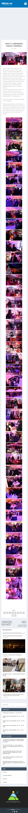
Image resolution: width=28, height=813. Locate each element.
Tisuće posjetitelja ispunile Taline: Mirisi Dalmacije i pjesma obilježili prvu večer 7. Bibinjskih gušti (12, 752)
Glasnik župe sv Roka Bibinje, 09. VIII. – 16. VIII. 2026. (13, 717)
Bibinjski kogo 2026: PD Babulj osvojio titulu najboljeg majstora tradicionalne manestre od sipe (14, 763)
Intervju (4, 772)
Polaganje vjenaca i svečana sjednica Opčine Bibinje (14, 674)
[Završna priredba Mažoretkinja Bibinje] (14, 633)
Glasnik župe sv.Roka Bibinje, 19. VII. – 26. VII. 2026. (13, 730)
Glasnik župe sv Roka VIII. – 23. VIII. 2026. (12, 712)
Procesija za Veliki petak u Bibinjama (12, 654)
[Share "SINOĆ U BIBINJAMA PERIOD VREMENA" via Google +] (10, 612)
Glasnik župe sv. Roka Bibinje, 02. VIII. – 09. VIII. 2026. (14, 721)
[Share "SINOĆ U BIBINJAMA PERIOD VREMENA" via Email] (12, 615)
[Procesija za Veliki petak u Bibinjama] (14, 646)
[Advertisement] (14, 22)
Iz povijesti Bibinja (7, 775)
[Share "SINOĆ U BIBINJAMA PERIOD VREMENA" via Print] (15, 615)
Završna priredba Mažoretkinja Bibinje (12, 635)
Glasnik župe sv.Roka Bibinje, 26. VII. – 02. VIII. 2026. (13, 726)
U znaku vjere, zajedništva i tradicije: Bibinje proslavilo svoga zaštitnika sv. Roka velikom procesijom (13, 740)
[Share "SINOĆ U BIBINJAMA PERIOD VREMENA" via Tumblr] (12, 612)
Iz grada (5, 782)
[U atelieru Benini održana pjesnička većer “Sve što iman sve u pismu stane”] (14, 685)
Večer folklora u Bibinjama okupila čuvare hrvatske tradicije (13, 757)
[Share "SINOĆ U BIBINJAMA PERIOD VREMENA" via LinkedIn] (18, 612)
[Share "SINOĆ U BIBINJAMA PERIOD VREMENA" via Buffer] (20, 612)
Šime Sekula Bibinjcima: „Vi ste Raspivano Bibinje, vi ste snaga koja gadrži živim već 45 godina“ (13, 746)
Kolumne (5, 778)
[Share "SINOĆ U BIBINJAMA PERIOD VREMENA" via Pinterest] (15, 612)
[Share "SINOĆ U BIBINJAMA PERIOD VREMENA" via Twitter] (7, 612)
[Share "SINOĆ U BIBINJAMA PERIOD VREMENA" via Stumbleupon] (23, 612)
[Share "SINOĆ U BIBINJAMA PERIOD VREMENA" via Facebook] (4, 612)
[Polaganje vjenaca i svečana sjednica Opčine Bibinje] (14, 665)
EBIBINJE (13, 809)
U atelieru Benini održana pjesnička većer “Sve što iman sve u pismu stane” (13, 695)
